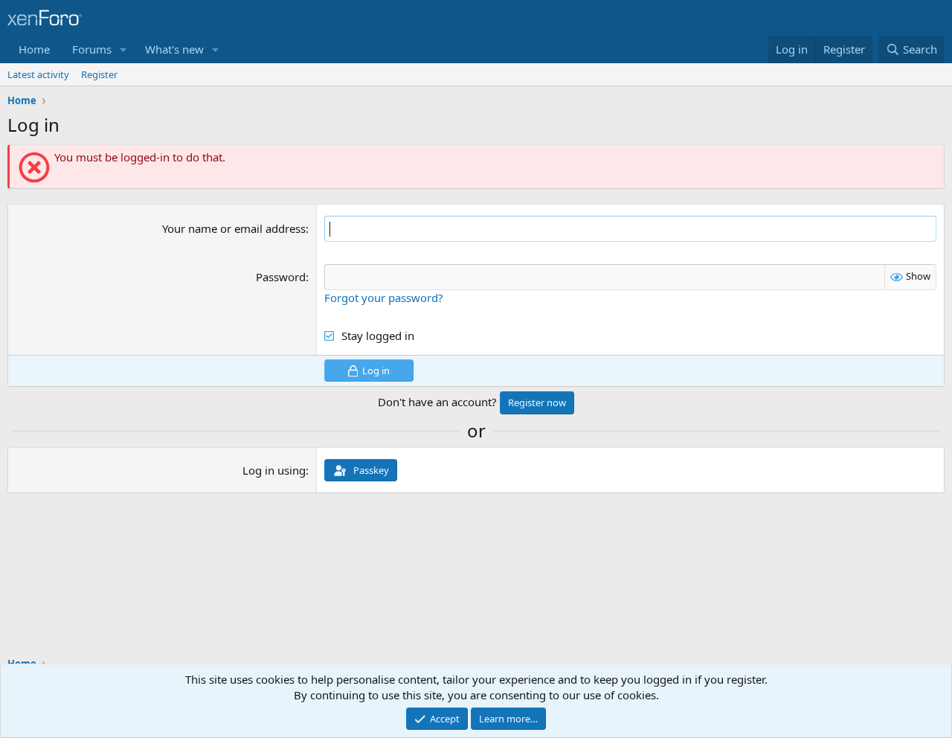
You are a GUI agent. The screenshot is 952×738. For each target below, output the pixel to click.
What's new (174, 49)
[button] (123, 49)
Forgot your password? (383, 297)
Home (34, 49)
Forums (92, 49)
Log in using (274, 470)
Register (99, 74)
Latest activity (38, 74)
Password (281, 276)
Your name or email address (234, 228)
